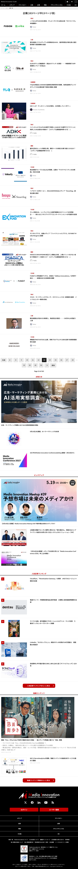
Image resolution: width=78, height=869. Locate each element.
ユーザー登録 (54, 809)
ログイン (24, 809)
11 (33, 360)
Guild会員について (34, 839)
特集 (45, 5)
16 (61, 360)
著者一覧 (11, 839)
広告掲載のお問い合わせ (57, 839)
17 (67, 360)
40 (35, 365)
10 (27, 360)
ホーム (3, 5)
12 (38, 360)
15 (55, 360)
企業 (38, 5)
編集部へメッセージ (45, 839)
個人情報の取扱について (17, 842)
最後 (53, 365)
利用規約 (67, 839)
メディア (12, 5)
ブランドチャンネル (57, 5)
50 (41, 365)
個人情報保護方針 (28, 842)
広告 (32, 5)
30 (30, 365)
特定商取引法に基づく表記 (41, 842)
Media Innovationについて (21, 839)
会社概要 (51, 842)
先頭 (3, 360)
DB (76, 5)
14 (50, 360)
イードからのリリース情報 (62, 842)
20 (24, 365)
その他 (69, 5)
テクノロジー (23, 5)
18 (72, 360)
